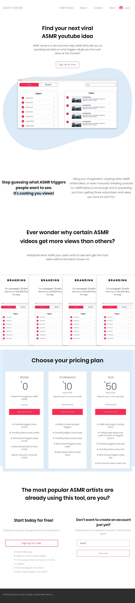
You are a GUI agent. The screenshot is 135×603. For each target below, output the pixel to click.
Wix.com (49, 594)
